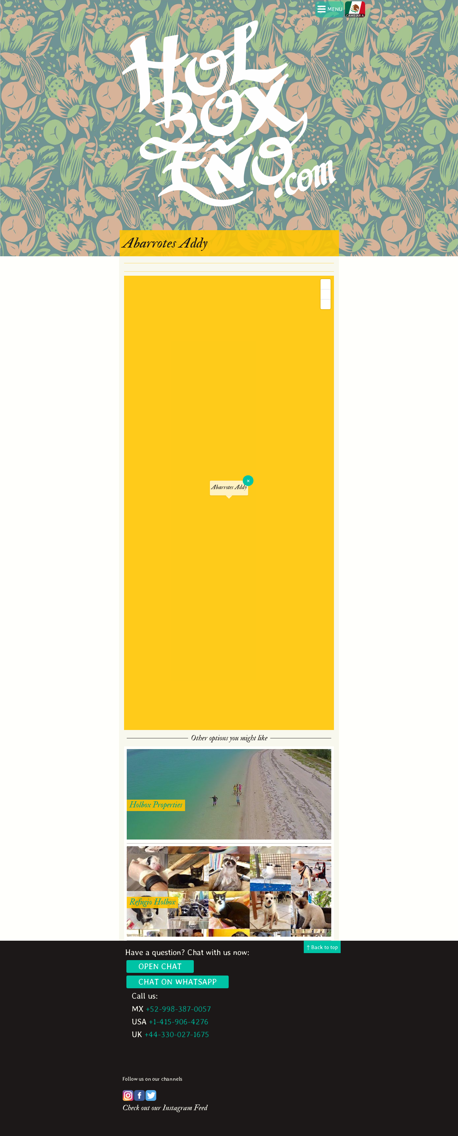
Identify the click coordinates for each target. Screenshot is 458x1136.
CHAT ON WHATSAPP (177, 982)
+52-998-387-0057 (178, 1009)
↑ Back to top (322, 947)
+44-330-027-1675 (177, 1034)
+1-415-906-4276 (179, 1021)
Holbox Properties (155, 805)
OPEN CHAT (160, 966)
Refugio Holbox (152, 902)
